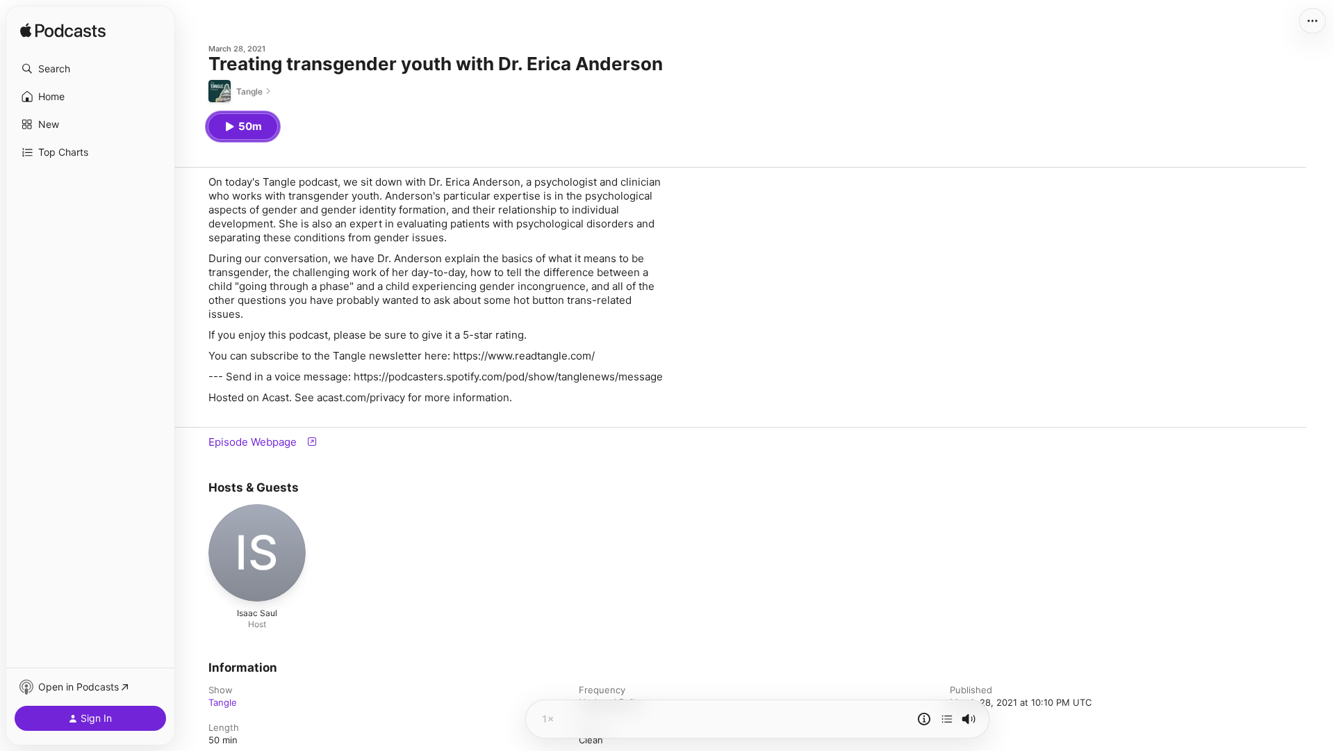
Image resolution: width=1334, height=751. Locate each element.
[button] (90, 69)
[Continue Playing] (947, 719)
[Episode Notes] (924, 719)
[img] (63, 31)
